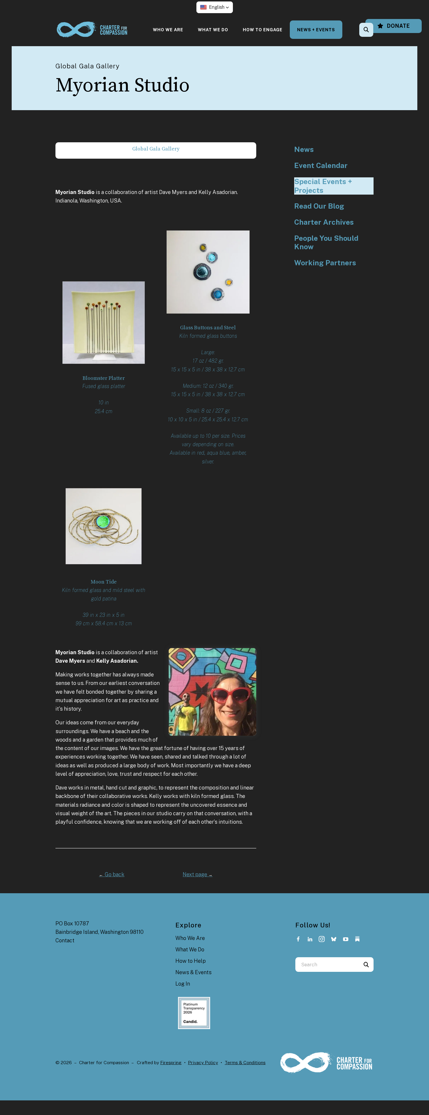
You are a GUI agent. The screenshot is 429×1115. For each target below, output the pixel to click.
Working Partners (325, 263)
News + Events (316, 29)
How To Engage (262, 29)
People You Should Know (326, 242)
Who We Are (168, 29)
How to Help (190, 961)
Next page (197, 874)
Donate (398, 26)
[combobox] (374, 29)
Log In (182, 984)
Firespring (171, 1062)
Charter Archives (324, 222)
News (304, 149)
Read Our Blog (319, 206)
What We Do (213, 29)
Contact (64, 940)
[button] (214, 7)
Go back (111, 874)
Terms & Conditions (245, 1062)
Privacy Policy (203, 1062)
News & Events (193, 972)
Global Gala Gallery (155, 149)
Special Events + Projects (323, 186)
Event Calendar (321, 165)
